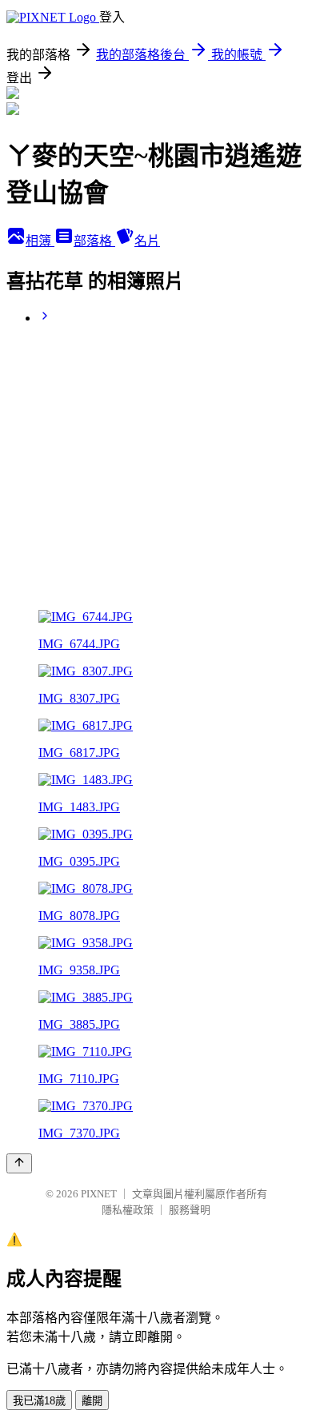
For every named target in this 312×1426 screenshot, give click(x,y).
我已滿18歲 (39, 1401)
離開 (92, 1401)
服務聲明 (189, 1210)
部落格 (94, 241)
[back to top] (19, 1163)
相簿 (40, 241)
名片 (147, 241)
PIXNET (99, 1194)
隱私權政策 (128, 1210)
